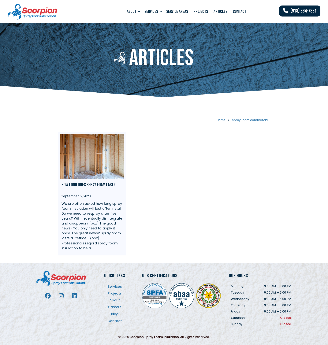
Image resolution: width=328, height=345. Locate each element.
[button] (139, 12)
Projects (201, 11)
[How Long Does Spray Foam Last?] (92, 193)
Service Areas (177, 11)
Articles (220, 11)
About (131, 11)
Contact (239, 11)
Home (221, 120)
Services (151, 11)
